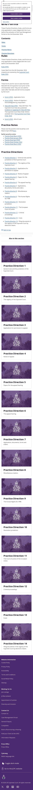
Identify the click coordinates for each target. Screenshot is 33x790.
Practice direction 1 (11, 158)
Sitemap (4, 683)
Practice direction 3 (11, 168)
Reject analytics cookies (16, 18)
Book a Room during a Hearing (11, 730)
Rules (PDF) (5, 67)
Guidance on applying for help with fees (17, 110)
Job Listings (5, 692)
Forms (4, 46)
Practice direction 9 (11, 196)
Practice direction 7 (11, 186)
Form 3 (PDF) (9, 100)
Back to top (7, 230)
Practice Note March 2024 (13, 136)
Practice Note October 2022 (13, 142)
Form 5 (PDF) (9, 119)
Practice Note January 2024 (13, 138)
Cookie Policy (5, 663)
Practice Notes (7, 50)
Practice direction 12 (11, 213)
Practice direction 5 (11, 177)
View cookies (6, 22)
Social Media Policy (7, 679)
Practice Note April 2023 (12, 140)
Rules (3, 42)
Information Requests (8, 738)
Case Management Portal (9, 717)
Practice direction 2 (11, 163)
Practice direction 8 (11, 191)
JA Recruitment (6, 696)
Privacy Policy (5, 667)
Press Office (5, 747)
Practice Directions (8, 53)
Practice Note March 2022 (13, 144)
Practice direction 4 (11, 174)
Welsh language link (7, 756)
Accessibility (5, 671)
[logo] (17, 777)
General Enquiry (6, 721)
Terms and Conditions (8, 675)
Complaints (5, 725)
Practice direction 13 (11, 218)
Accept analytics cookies (16, 14)
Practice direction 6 (11, 182)
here (14, 131)
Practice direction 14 (11, 221)
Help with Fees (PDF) (11, 106)
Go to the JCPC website (13, 769)
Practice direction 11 (11, 207)
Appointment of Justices (9, 700)
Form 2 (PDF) (9, 97)
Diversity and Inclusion (8, 704)
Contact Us (4, 713)
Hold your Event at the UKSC (10, 734)
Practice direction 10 (11, 202)
